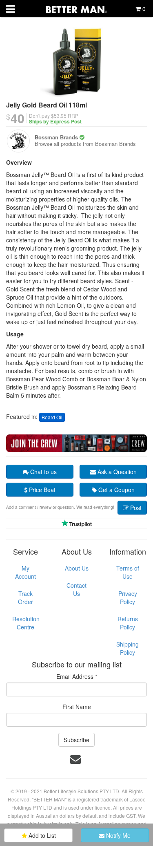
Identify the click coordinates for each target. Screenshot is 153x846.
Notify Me (117, 835)
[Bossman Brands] (18, 141)
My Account (25, 572)
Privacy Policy (127, 597)
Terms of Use (127, 572)
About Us (77, 568)
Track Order (25, 597)
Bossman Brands (56, 137)
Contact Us (76, 589)
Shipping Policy (127, 648)
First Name (76, 707)
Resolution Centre (26, 623)
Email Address (76, 676)
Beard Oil (52, 417)
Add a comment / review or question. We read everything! (60, 507)
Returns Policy (128, 623)
